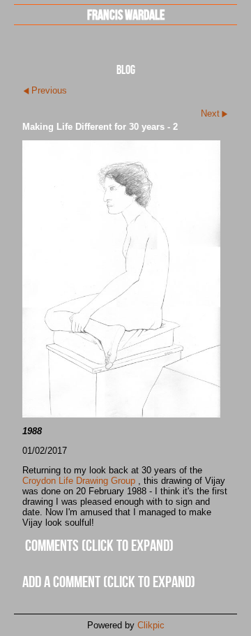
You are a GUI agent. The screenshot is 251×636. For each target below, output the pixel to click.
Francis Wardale (126, 14)
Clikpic (151, 625)
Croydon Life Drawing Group (78, 480)
